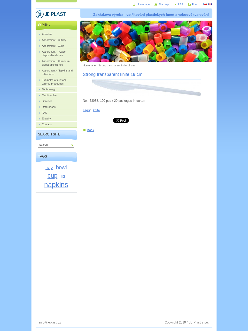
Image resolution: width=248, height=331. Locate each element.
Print (194, 4)
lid (63, 176)
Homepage (89, 65)
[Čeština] (205, 4)
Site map (164, 4)
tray (49, 167)
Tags (86, 110)
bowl (61, 167)
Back (90, 130)
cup (52, 175)
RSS (180, 4)
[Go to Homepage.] (51, 15)
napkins (56, 185)
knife (96, 110)
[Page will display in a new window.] (146, 95)
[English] (210, 4)
